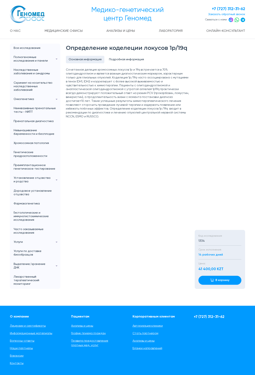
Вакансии (17, 355)
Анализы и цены (120, 31)
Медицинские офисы (64, 31)
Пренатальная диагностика (34, 121)
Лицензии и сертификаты (28, 325)
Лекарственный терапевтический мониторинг (26, 280)
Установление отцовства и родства (32, 180)
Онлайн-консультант (225, 31)
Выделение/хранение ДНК (29, 266)
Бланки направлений (147, 348)
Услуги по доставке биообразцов (27, 253)
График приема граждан (88, 333)
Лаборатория (171, 31)
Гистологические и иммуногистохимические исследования (31, 216)
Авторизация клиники (148, 325)
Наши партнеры (21, 348)
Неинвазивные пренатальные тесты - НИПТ (35, 110)
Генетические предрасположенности (30, 154)
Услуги (18, 242)
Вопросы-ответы (22, 340)
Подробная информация (126, 59)
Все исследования (27, 48)
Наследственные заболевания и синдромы (32, 72)
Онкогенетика (24, 99)
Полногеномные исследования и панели (31, 59)
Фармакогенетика (27, 203)
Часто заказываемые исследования (28, 231)
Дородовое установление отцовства (33, 192)
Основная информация (85, 59)
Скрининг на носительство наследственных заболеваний (33, 86)
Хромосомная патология (31, 143)
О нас (15, 31)
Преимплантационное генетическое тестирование (34, 167)
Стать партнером (145, 333)
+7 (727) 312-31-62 (228, 9)
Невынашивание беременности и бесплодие (34, 132)
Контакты (17, 363)
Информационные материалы (31, 333)
